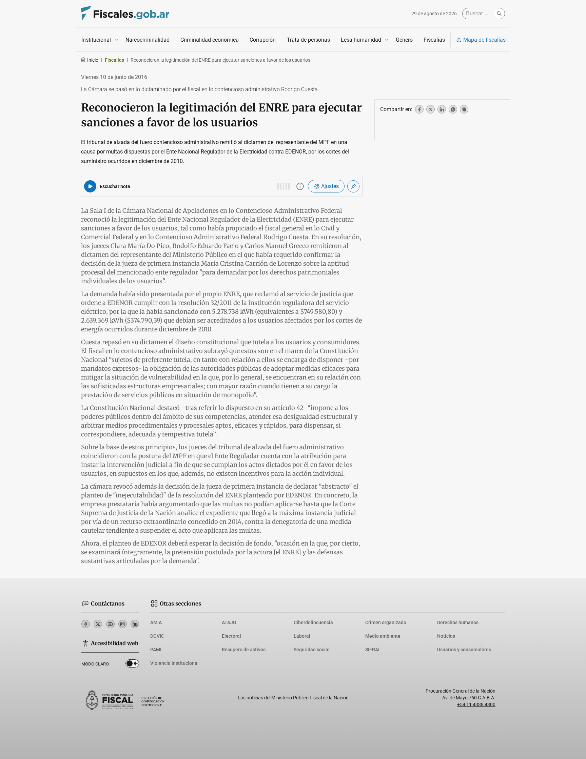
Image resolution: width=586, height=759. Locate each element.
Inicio (92, 60)
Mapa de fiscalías (484, 40)
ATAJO (229, 622)
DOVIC (157, 636)
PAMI (155, 649)
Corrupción (263, 40)
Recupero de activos (244, 649)
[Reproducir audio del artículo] (90, 186)
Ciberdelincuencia (313, 622)
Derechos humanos (457, 622)
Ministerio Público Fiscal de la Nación (310, 697)
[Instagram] (122, 624)
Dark (132, 665)
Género (404, 40)
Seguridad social (312, 649)
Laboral (302, 636)
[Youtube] (110, 624)
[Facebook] (85, 624)
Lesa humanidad (361, 40)
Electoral (231, 636)
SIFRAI (372, 649)
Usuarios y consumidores (464, 649)
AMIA (156, 622)
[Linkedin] (135, 624)
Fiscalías (434, 40)
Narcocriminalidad (147, 40)
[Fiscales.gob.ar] (125, 14)
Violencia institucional (174, 663)
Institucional (96, 40)
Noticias (446, 636)
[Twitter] (98, 624)
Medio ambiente (383, 636)
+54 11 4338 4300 (476, 704)
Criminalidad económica (209, 40)
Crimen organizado (385, 622)
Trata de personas (308, 40)
